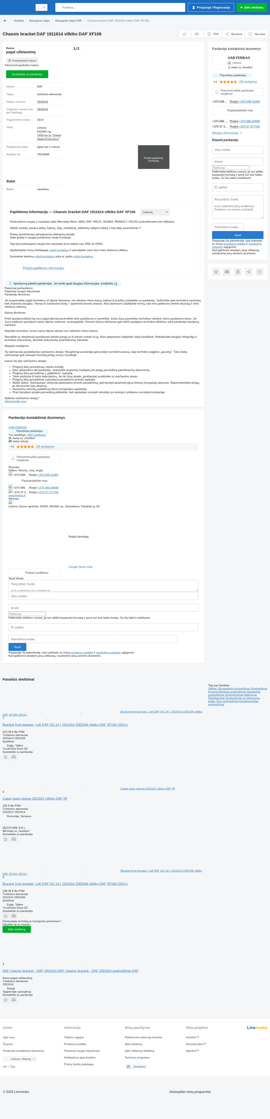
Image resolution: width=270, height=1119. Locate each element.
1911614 (42, 101)
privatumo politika (82, 652)
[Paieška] (59, 7)
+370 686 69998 (48, 487)
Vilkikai (212, 688)
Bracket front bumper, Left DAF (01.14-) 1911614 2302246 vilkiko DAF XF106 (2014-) (65, 725)
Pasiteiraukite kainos (24, 60)
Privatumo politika (75, 1044)
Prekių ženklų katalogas (79, 1064)
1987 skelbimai (36, 434)
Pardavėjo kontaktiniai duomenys (23, 1050)
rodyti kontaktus (59, 250)
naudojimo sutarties (108, 652)
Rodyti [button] (33, 474)
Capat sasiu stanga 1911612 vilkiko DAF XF (35, 798)
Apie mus (9, 1037)
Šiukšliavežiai (217, 698)
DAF (40, 86)
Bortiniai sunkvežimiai (233, 691)
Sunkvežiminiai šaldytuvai (241, 694)
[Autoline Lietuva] (17, 7)
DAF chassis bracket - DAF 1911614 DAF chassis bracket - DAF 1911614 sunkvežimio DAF (71, 971)
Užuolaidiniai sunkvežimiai (234, 688)
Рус (13, 1066)
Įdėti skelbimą (16, 929)
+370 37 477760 (48, 492)
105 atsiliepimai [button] (45, 446)
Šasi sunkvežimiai (227, 701)
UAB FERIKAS (17, 427)
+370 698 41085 (48, 474)
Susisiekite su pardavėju (27, 74)
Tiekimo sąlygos (74, 1037)
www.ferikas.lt (16, 495)
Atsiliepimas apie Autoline (80, 1057)
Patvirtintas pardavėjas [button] (29, 431)
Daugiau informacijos (225, 132)
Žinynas (8, 1044)
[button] (185, 34)
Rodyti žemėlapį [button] (79, 536)
